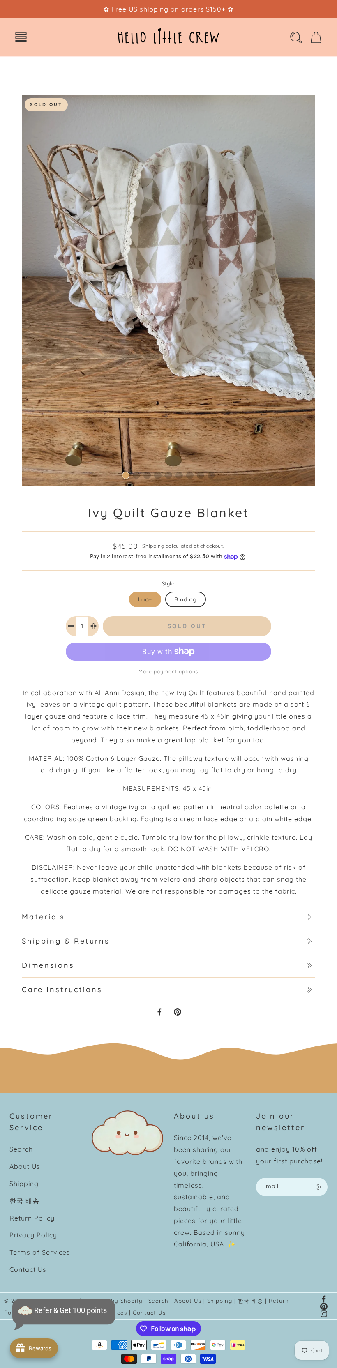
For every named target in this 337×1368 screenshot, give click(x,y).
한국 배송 (24, 1201)
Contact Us (27, 1269)
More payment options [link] (168, 671)
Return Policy (32, 1218)
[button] (21, 37)
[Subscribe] (318, 1187)
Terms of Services (39, 1252)
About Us (24, 1166)
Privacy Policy (33, 1235)
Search (21, 1149)
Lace (145, 599)
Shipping (153, 546)
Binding (185, 599)
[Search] (296, 37)
